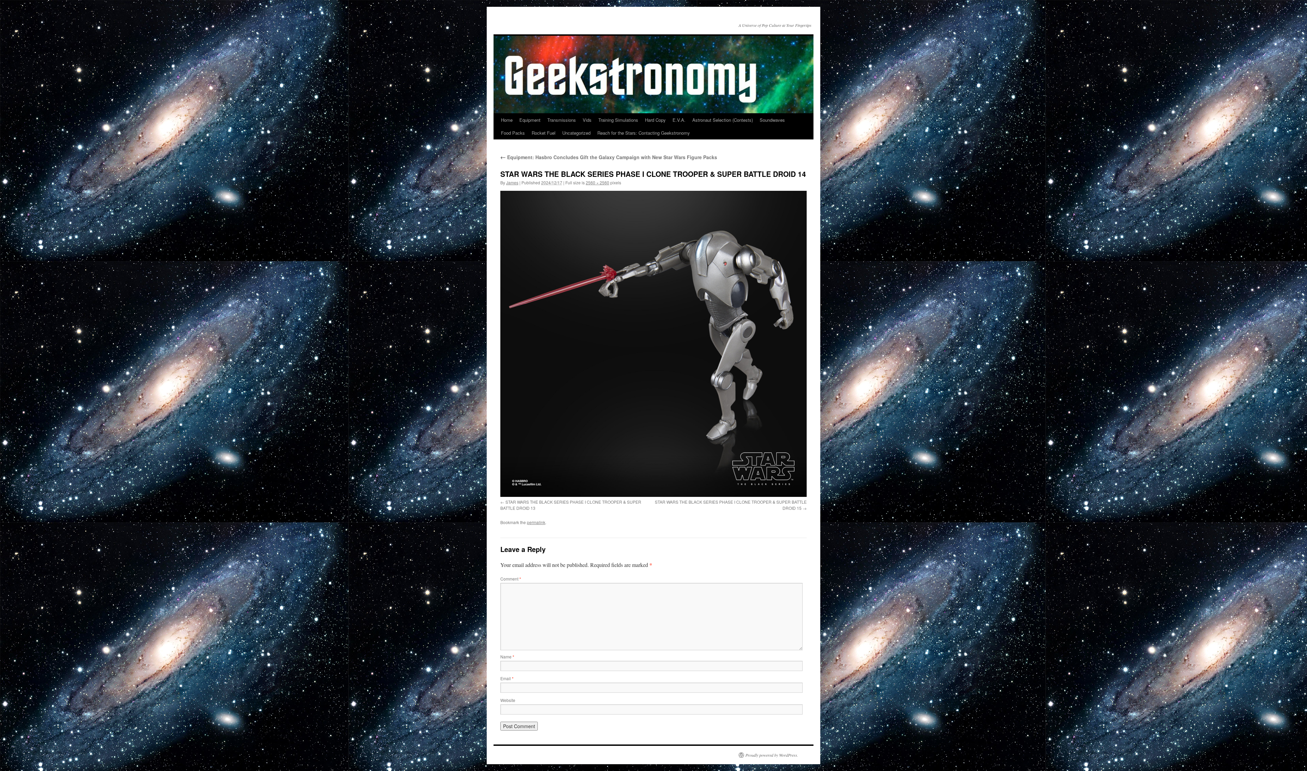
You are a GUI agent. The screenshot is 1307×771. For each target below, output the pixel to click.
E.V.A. (679, 120)
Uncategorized (576, 133)
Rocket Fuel (543, 133)
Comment (510, 579)
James (512, 182)
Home (507, 120)
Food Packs (513, 133)
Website (507, 700)
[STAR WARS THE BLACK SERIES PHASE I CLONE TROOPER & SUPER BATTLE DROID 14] (653, 344)
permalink (536, 522)
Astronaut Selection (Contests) (722, 120)
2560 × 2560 (597, 182)
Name (507, 656)
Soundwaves (772, 120)
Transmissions (561, 120)
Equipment (529, 120)
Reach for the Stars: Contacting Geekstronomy (643, 133)
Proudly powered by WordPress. (771, 755)
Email (507, 678)
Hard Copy (655, 120)
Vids (587, 120)
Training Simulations (618, 120)
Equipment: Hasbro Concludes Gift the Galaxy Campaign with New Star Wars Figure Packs (608, 157)
